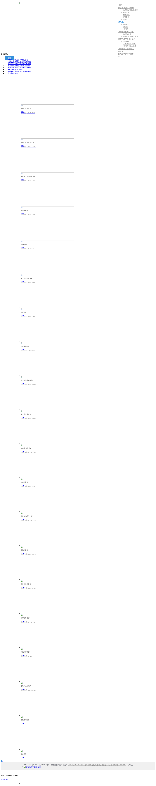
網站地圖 (4, 779)
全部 (9, 58)
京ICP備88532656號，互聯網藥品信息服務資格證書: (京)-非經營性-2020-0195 (97, 765)
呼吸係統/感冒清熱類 (15, 69)
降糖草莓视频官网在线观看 (18, 60)
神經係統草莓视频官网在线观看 (19, 67)
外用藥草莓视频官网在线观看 (19, 66)
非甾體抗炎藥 (13, 73)
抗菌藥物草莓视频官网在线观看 (19, 71)
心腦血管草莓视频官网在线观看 (19, 62)
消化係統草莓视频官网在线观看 (19, 64)
